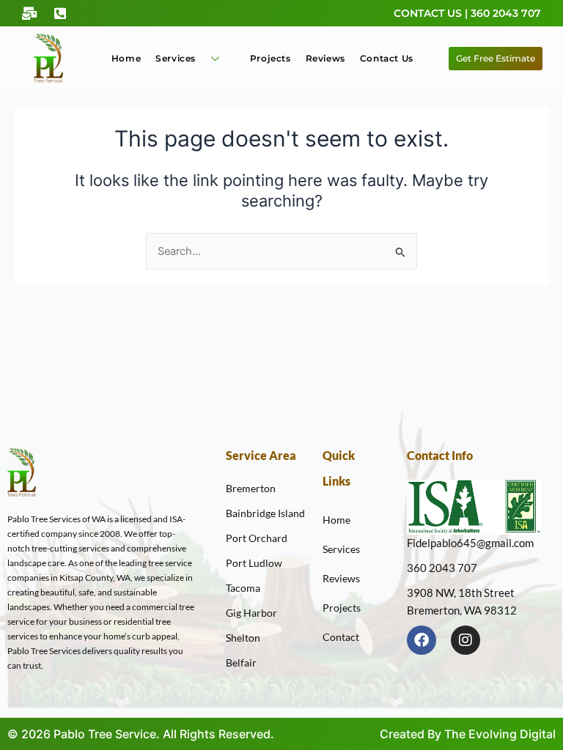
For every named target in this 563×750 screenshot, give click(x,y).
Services (175, 58)
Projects (270, 58)
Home (126, 58)
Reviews (325, 58)
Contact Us (386, 58)
